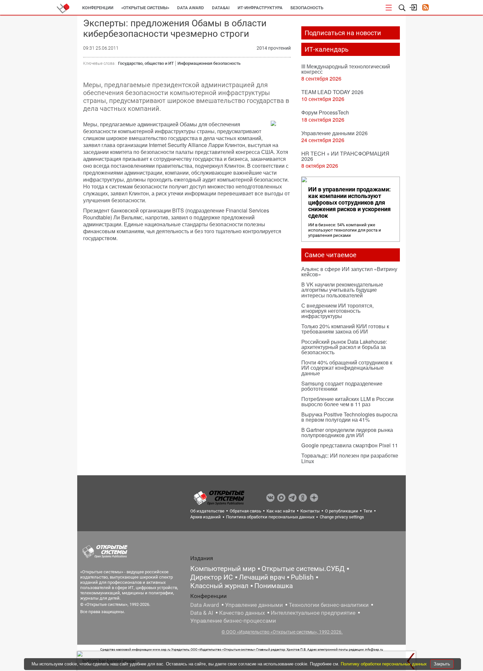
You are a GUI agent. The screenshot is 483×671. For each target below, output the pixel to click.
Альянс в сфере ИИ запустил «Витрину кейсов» (349, 271)
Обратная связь (245, 511)
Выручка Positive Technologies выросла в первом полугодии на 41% (349, 416)
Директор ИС (211, 577)
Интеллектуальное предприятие (313, 612)
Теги (367, 511)
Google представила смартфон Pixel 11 (349, 445)
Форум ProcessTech (325, 112)
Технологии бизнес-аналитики (329, 605)
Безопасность (306, 7)
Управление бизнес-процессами (233, 620)
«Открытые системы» (145, 7)
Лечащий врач (262, 577)
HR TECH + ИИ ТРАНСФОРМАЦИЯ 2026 (345, 156)
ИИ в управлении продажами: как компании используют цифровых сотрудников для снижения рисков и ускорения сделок (349, 202)
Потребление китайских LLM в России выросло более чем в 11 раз (347, 401)
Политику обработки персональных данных (384, 663)
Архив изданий (205, 516)
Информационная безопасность (209, 63)
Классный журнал (219, 586)
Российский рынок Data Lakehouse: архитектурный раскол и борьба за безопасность (344, 347)
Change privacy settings (342, 516)
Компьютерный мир (223, 569)
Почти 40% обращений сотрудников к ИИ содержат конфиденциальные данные (346, 368)
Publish (302, 577)
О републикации (341, 511)
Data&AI (221, 7)
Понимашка (273, 586)
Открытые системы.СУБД (303, 569)
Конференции (97, 7)
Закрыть (442, 663)
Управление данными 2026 (334, 133)
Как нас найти (280, 511)
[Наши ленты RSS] (425, 8)
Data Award (204, 605)
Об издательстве (207, 511)
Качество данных (242, 612)
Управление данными (254, 605)
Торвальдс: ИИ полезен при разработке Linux (349, 458)
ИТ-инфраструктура (260, 7)
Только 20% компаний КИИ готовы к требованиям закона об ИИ (345, 328)
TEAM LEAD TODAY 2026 (332, 92)
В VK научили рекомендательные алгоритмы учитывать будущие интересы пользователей (342, 290)
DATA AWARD (190, 7)
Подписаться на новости (343, 33)
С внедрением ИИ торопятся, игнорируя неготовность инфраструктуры (337, 311)
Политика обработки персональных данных (270, 516)
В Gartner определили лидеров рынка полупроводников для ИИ (347, 432)
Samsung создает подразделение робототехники (341, 386)
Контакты (310, 511)
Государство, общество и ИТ (146, 63)
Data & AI (201, 612)
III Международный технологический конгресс (345, 68)
